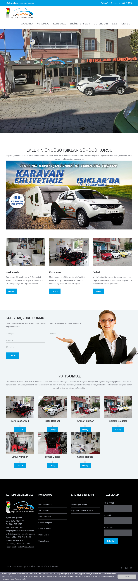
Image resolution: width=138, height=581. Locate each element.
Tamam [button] (127, 576)
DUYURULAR (101, 24)
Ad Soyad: (109, 503)
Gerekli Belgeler (118, 421)
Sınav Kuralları (19, 456)
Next (45, 251)
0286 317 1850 (16, 527)
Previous (5, 251)
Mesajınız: (108, 527)
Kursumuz (55, 272)
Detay (11, 291)
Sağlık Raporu (85, 456)
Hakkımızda (12, 272)
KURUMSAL (43, 24)
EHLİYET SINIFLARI (80, 24)
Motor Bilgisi (52, 456)
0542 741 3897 (17, 521)
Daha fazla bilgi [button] (20, 579)
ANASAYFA (27, 24)
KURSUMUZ (59, 24)
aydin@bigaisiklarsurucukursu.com (20, 534)
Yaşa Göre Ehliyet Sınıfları (82, 510)
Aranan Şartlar (85, 421)
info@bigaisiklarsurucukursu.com (20, 531)
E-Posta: (108, 515)
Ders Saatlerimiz (20, 421)
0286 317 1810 (15, 524)
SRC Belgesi (52, 421)
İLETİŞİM (125, 24)
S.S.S (114, 24)
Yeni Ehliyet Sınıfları (79, 504)
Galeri (96, 272)
